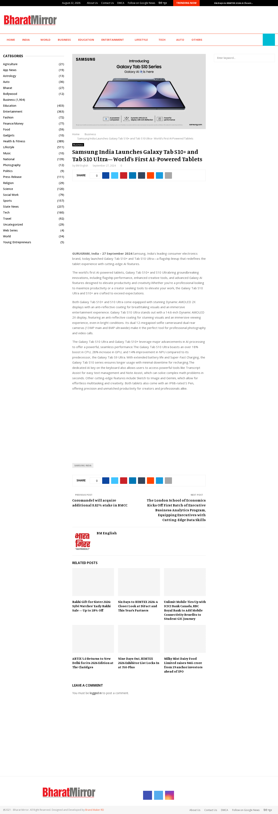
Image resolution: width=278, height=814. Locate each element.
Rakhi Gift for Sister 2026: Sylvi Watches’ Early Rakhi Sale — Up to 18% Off (91, 606)
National (8, 159)
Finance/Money (13, 123)
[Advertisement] (201, 19)
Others (197, 40)
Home (11, 40)
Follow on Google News (141, 3)
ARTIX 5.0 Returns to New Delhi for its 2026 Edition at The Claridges (92, 662)
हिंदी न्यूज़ (163, 3)
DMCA (120, 3)
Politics (8, 171)
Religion (8, 183)
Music (7, 153)
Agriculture (10, 64)
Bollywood (10, 94)
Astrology (9, 76)
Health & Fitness (14, 141)
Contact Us (107, 3)
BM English (82, 165)
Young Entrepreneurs (17, 242)
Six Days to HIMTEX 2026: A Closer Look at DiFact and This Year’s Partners (138, 606)
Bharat (7, 88)
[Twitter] (254, 39)
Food (6, 129)
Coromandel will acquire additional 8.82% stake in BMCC (103, 502)
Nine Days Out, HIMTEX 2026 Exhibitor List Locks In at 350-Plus (138, 662)
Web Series (10, 230)
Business (64, 40)
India (26, 40)
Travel (7, 218)
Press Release (12, 177)
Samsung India (82, 465)
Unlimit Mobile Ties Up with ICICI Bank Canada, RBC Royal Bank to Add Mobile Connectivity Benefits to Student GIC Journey (185, 610)
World (45, 40)
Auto (180, 40)
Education (86, 40)
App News (9, 70)
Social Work (11, 195)
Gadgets (8, 135)
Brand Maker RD (94, 810)
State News (11, 206)
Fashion (8, 117)
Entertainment (112, 40)
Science (8, 189)
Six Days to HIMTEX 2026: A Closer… (233, 2)
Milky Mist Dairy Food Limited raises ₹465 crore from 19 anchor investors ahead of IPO (183, 664)
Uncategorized (13, 224)
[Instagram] (258, 39)
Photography (12, 165)
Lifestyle (141, 40)
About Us (92, 3)
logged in (96, 693)
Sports (7, 201)
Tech (162, 40)
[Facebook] (249, 39)
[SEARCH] (271, 58)
